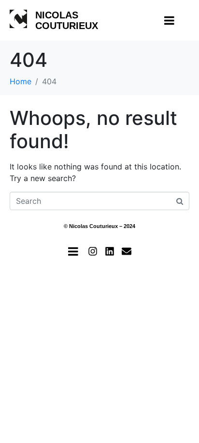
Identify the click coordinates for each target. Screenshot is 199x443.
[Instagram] (93, 251)
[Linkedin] (109, 251)
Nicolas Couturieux (66, 20)
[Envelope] (126, 251)
